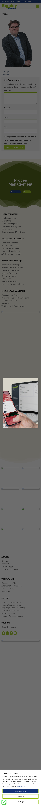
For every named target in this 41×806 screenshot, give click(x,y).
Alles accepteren (20, 791)
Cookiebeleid (21, 786)
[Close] (39, 771)
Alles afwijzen (20, 802)
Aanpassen (20, 796)
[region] (20, 788)
